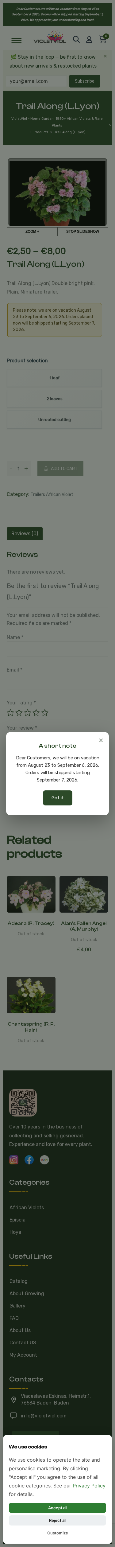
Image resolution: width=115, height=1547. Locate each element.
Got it (58, 798)
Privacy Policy (89, 1486)
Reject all (57, 1520)
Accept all (57, 1507)
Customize (57, 1532)
